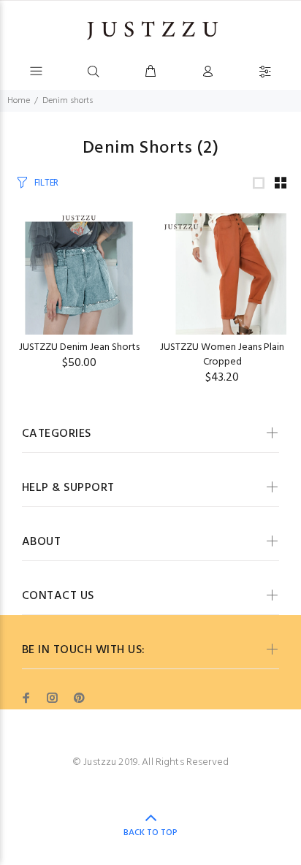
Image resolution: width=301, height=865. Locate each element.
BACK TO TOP (150, 833)
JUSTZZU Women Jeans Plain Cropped (222, 354)
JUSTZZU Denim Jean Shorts (79, 347)
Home (18, 101)
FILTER (46, 183)
